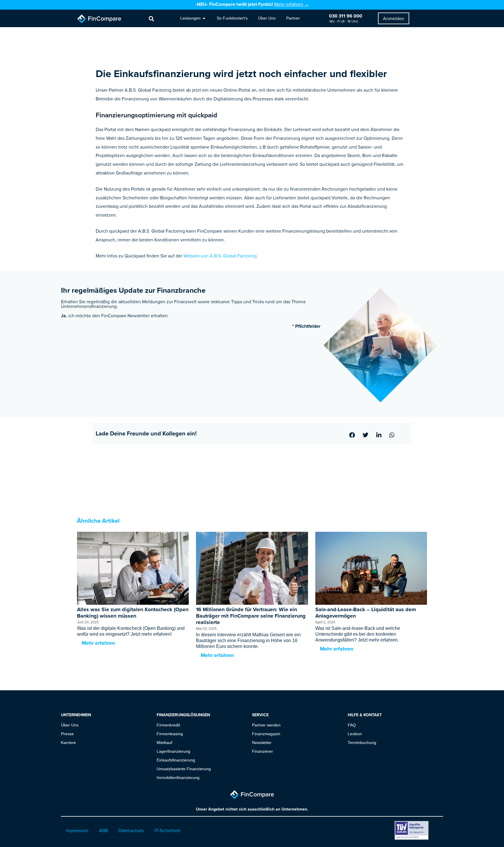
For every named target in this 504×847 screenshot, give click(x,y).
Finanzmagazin (266, 733)
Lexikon (355, 733)
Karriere (68, 742)
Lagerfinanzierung (173, 751)
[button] (151, 18)
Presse (67, 733)
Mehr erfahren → (291, 4)
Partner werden (266, 725)
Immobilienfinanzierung (178, 777)
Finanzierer (262, 751)
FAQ (352, 725)
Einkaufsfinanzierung (176, 760)
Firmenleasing (170, 733)
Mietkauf (164, 742)
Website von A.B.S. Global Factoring (220, 255)
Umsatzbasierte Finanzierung (184, 768)
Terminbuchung (362, 742)
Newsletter (262, 742)
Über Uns (69, 725)
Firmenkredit (168, 725)
